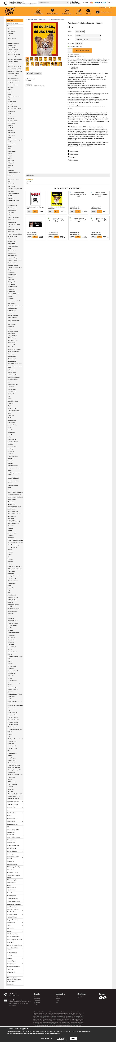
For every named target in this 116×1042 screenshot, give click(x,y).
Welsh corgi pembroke (14, 767)
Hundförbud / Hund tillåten (15, 794)
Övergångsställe (11, 895)
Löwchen (10, 453)
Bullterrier (11, 165)
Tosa (9, 736)
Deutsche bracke (12, 236)
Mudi (9, 490)
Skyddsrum (10, 969)
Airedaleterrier (12, 38)
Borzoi (9, 137)
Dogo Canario (11, 243)
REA (8, 975)
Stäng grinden (11, 840)
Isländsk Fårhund (13, 379)
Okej (73, 1039)
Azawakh (10, 87)
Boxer (9, 148)
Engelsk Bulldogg (12, 258)
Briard (9, 158)
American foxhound (13, 57)
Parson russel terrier (13, 533)
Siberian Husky (12, 666)
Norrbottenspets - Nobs (14, 506)
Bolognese (11, 130)
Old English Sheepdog (14, 521)
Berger (9, 113)
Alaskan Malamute (13, 43)
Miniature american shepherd (13, 481)
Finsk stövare (11, 291)
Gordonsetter (11, 313)
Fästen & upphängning (13, 867)
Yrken (9, 925)
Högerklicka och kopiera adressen (35, 86)
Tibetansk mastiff (13, 722)
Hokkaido (10, 347)
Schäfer (10, 649)
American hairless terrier (15, 59)
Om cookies (37, 1000)
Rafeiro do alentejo (13, 600)
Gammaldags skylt (12, 818)
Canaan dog (11, 170)
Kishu (9, 413)
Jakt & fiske (10, 928)
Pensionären (10, 870)
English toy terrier (13, 265)
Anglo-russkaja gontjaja (14, 69)
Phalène (10, 549)
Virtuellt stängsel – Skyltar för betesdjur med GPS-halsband (14, 979)
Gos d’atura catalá (13, 315)
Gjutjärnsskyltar (12, 907)
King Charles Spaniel (13, 410)
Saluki (9, 628)
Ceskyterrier (11, 184)
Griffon (10, 329)
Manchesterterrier (13, 465)
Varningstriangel (12, 917)
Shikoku (10, 663)
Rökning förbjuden (12, 934)
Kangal (10, 398)
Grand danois (11, 324)
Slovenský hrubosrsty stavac (14, 683)
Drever (9, 248)
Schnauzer (11, 644)
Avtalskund (37, 1002)
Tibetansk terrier (12, 727)
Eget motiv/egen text (13, 801)
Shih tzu (10, 661)
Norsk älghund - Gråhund (15, 514)
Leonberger (11, 449)
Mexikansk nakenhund (14, 494)
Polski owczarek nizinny (14, 566)
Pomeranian (11, 571)
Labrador (10, 430)
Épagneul (10, 270)
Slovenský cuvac (12, 680)
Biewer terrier (11, 123)
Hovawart (10, 354)
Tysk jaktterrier (12, 741)
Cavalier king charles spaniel (14, 180)
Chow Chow (11, 198)
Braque (10, 153)
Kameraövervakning (13, 845)
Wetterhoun (11, 777)
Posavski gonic (12, 578)
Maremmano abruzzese (14, 468)
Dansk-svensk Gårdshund (15, 234)
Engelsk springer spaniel (14, 260)
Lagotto (10, 434)
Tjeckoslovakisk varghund (15, 729)
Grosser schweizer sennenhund (13, 332)
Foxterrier (10, 298)
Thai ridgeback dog (13, 719)
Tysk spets (11, 743)
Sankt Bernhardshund (14, 632)
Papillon (10, 530)
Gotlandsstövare (12, 317)
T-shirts (9, 955)
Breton (10, 156)
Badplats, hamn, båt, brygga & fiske (13, 910)
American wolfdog (13, 61)
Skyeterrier (11, 675)
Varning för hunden (13, 798)
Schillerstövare (12, 640)
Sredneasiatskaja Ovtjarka (15, 694)
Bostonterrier (11, 144)
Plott (9, 557)
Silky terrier (11, 668)
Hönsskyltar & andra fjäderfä (13, 857)
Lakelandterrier (12, 439)
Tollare (10, 731)
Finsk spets (11, 289)
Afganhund (11, 33)
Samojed (10, 630)
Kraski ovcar (11, 422)
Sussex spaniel (12, 708)
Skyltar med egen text (14, 796)
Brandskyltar (11, 842)
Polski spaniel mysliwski (15, 569)
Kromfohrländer (12, 425)
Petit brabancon (12, 547)
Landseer (10, 444)
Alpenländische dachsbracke (12, 46)
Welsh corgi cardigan (14, 765)
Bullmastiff (11, 163)
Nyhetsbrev (81, 997)
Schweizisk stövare (13, 647)
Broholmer (11, 160)
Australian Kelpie (12, 76)
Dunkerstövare (12, 251)
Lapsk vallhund (12, 446)
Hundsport (11, 789)
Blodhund (10, 125)
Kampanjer (10, 984)
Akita (9, 41)
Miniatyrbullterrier (13, 485)
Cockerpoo (11, 212)
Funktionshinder (12, 952)
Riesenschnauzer (12, 611)
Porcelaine (11, 573)
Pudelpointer (11, 588)
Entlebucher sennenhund (15, 267)
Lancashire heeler (13, 441)
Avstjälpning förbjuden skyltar (13, 876)
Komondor (11, 415)
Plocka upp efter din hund (14, 939)
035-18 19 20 (20, 2)
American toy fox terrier (14, 66)
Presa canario (11, 583)
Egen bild (10, 29)
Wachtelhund (11, 760)
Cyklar (9, 815)
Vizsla (9, 751)
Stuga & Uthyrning (12, 920)
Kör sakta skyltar (12, 880)
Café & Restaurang (12, 872)
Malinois (10, 461)
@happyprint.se (74, 151)
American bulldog (13, 49)
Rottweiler (11, 613)
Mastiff (10, 470)
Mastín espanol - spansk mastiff (14, 473)
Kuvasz (10, 427)
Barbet (9, 89)
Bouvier (10, 146)
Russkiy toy (11, 618)
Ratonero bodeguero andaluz (13, 605)
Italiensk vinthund (13, 384)
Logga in (36, 1004)
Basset (9, 94)
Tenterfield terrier (12, 712)
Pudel (9, 585)
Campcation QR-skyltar (13, 966)
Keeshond (10, 403)
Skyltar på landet (12, 851)
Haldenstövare (12, 338)
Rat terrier (10, 602)
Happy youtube (74, 160)
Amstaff (10, 64)
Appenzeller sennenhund (15, 71)
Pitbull (9, 554)
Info (29, 211)
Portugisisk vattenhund (14, 576)
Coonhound (11, 219)
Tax (9, 710)
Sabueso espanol (12, 625)
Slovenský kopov (12, 687)
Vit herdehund (12, 746)
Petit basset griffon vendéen (15, 542)
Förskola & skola (12, 914)
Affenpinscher (12, 31)
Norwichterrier (12, 516)
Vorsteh (10, 755)
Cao (9, 177)
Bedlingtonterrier (12, 106)
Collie (9, 215)
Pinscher (10, 552)
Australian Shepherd (13, 78)
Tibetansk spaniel (13, 724)
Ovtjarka (10, 528)
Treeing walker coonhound (15, 739)
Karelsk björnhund (13, 401)
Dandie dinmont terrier (14, 229)
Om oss (58, 998)
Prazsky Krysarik (13, 581)
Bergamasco (11, 111)
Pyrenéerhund (12, 595)
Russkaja (10, 616)
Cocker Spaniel (12, 210)
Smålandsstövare (13, 689)
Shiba (9, 659)
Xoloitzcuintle (12, 782)
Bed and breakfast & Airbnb (12, 948)
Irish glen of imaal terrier (15, 363)
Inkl (107, 7)
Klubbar (9, 958)
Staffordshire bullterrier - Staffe (15, 702)
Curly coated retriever (14, 224)
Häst (8, 827)
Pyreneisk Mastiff (13, 597)
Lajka (9, 437)
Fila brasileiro (11, 284)
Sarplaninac (11, 635)
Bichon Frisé (11, 118)
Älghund (10, 786)
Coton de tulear (12, 222)
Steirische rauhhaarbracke (15, 705)
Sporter (9, 931)
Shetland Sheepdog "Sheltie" (15, 656)
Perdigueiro (11, 537)
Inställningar (46, 1039)
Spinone (10, 692)
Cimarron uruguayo (13, 200)
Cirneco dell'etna (12, 205)
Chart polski (11, 186)
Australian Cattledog (13, 73)
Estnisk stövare (12, 274)
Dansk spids (11, 231)
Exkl (111, 7)
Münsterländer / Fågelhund (15, 492)
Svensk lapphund (12, 456)
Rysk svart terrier (12, 620)
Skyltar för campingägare (14, 945)
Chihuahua (11, 191)
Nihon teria (11, 502)
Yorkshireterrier (12, 784)
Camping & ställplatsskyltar (11, 886)
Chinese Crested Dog (13, 193)
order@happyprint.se (32, 3)
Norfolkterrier (12, 504)
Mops (9, 487)
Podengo (10, 561)
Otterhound (11, 526)
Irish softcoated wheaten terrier (15, 366)
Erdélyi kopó (11, 272)
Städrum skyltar (12, 848)
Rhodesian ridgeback (13, 608)
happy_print (73, 157)
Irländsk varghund (13, 375)
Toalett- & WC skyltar (13, 937)
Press (57, 1000)
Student (9, 893)
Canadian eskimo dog (14, 172)
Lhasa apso (11, 451)
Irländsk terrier (12, 372)
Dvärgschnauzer (12, 255)
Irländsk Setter (12, 370)
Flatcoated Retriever (13, 294)
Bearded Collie (12, 101)
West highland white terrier (15, 774)
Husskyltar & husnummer (11, 833)
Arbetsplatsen (11, 821)
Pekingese (11, 535)
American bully (12, 52)
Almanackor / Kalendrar (14, 904)
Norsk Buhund (12, 509)
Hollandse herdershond (14, 349)
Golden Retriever (12, 308)
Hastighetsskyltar (12, 864)
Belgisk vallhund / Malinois (15, 108)
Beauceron (11, 104)
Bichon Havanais (12, 120)
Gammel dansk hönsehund (15, 306)
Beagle (9, 99)
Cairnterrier (11, 168)
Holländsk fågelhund (14, 351)
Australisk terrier (12, 85)
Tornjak (10, 734)
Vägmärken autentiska (13, 901)
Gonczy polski (12, 310)
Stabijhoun (11, 699)
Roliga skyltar (11, 807)
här (93, 89)
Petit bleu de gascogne (14, 545)
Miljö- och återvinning (13, 837)
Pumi (9, 592)
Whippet (10, 779)
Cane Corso (11, 175)
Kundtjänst (37, 997)
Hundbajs (10, 791)
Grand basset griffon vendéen (13, 321)
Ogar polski (11, 518)
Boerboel (10, 128)
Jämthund (11, 394)
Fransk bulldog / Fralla (14, 301)
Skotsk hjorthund (13, 671)
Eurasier (10, 277)
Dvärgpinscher (12, 253)
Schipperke (11, 642)
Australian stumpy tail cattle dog (14, 81)
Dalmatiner (11, 227)
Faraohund (11, 279)
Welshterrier (11, 772)
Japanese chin (12, 389)
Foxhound (11, 296)
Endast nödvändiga (61, 1039)
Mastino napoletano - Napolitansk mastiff (14, 477)
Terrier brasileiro (12, 715)
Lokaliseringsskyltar (13, 829)
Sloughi (10, 678)
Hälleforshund (12, 361)
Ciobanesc (11, 203)
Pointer (10, 564)
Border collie (11, 132)
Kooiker (10, 418)
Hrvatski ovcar (12, 356)
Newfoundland (12, 499)
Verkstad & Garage (12, 804)
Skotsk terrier (11, 673)
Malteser (10, 463)
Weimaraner (11, 763)
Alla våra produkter (12, 23)
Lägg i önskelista (34, 73)
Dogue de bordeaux (13, 246)
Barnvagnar (10, 810)
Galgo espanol (12, 303)
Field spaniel (11, 282)
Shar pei (10, 654)
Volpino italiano (12, 753)
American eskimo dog (14, 54)
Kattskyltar (10, 861)
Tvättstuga (10, 854)
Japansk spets (12, 391)
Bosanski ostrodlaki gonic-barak (15, 140)
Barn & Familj (11, 922)
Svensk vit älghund (13, 748)
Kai (9, 396)
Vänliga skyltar (11, 890)
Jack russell (11, 386)
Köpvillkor (37, 998)
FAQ (57, 1002)
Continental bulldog (13, 217)
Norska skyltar (11, 961)
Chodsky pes (11, 196)
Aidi (9, 36)
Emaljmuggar (11, 964)
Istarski (10, 382)
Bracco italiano (12, 151)
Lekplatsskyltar (11, 882)
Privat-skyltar (11, 813)
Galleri (57, 997)
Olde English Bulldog (13, 523)
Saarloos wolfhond (13, 623)
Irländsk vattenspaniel (14, 377)
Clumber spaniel (12, 208)
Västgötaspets (12, 758)
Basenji (10, 92)
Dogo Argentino (12, 241)
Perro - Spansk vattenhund (15, 540)
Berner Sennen (12, 116)
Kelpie (9, 406)
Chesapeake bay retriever (15, 188)
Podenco (10, 559)
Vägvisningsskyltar (12, 898)
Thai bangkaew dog (13, 717)
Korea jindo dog (12, 420)
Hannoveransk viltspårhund (12, 343)
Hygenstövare (12, 359)
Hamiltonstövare (12, 340)
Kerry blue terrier (12, 408)
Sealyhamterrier (12, 652)
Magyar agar (11, 458)
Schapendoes (11, 637)
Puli (9, 590)
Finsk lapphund (12, 286)
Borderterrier (11, 135)
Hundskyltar (11, 26)
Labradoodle (11, 432)
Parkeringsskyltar (12, 824)
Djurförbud (10, 942)
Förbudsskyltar (11, 972)
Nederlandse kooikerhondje (15, 497)
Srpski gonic (11, 696)
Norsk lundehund (13, 511)
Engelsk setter (12, 263)
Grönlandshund (12, 335)
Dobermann (11, 239)
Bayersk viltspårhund (14, 97)
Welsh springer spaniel (14, 770)
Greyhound (11, 326)
